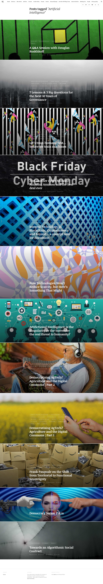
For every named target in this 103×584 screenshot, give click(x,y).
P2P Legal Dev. (58, 134)
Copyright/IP (58, 267)
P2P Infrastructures (43, 134)
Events (47, 1)
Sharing (38, 423)
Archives (25, 1)
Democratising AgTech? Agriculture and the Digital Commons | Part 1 (48, 431)
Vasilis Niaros (50, 554)
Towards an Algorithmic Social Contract (51, 549)
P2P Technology (41, 138)
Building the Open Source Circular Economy (39, 81)
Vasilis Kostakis (52, 293)
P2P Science (63, 136)
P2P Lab (53, 276)
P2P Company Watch (55, 176)
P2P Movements (33, 136)
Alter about (19, 1)
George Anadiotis (52, 191)
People (88, 1)
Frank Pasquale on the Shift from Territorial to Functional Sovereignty (50, 475)
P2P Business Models (43, 85)
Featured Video (33, 467)
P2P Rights (57, 136)
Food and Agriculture (53, 366)
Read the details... (31, 578)
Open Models (50, 272)
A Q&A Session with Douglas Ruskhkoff (49, 49)
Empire (48, 176)
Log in (4, 574)
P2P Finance (62, 131)
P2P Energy (33, 276)
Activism (32, 129)
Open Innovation (34, 85)
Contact (30, 1)
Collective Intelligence (35, 220)
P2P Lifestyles (62, 41)
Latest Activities (75, 1)
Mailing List (83, 1)
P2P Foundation (51, 54)
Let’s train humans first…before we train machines (47, 144)
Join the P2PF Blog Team (64, 1)
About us (13, 1)
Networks (33, 368)
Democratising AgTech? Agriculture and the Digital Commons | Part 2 (48, 381)
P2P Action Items (47, 131)
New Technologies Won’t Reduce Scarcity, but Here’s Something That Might (48, 286)
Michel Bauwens (51, 482)
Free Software (45, 269)
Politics (68, 41)
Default (52, 129)
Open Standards (58, 272)
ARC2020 (48, 388)
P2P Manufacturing (61, 276)
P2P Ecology (65, 274)
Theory (59, 278)
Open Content (53, 269)
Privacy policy (95, 1)
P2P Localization (66, 134)
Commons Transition (55, 81)
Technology (33, 43)
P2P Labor (41, 88)
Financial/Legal (53, 1)
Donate (42, 1)
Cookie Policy (36, 1)
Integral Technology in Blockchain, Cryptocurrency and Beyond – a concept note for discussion (49, 232)
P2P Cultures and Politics (44, 41)
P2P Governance (34, 88)
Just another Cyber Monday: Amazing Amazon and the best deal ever (51, 184)
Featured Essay (60, 465)
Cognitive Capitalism (40, 176)
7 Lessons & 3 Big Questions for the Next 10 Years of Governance (51, 96)
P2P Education (54, 41)
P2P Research (50, 136)
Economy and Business (35, 83)
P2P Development (34, 373)
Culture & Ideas (34, 41)
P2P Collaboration (53, 85)
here (55, 574)
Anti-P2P (38, 129)
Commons (64, 364)
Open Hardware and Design (36, 131)
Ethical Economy (59, 129)
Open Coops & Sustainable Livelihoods (49, 83)
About (8, 1)
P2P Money (52, 222)
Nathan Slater (52, 516)
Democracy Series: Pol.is (46, 513)
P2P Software (33, 138)
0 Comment (43, 54)
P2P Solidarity (59, 222)
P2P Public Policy (42, 136)
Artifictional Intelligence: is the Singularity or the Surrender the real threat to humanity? (51, 330)
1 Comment (43, 241)
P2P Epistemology (46, 322)
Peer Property (47, 88)
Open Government (62, 83)
